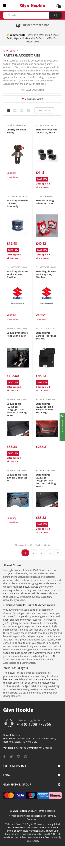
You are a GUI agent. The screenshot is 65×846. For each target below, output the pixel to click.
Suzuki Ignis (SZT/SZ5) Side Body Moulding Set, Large (45, 408)
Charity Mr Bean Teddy (16, 131)
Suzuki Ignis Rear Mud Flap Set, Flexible (46, 274)
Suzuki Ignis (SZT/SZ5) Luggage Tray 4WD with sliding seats (46, 480)
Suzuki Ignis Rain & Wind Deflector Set (17, 477)
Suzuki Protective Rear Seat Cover (17, 334)
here (39, 815)
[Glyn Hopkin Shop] (32, 5)
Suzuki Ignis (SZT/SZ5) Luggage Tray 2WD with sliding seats (17, 409)
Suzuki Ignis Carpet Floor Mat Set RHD (46, 335)
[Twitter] (11, 756)
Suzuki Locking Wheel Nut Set (45, 202)
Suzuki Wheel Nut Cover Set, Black (46, 131)
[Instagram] (18, 756)
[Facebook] (4, 756)
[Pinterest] (25, 756)
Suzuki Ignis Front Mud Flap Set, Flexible (17, 274)
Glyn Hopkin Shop (23, 810)
